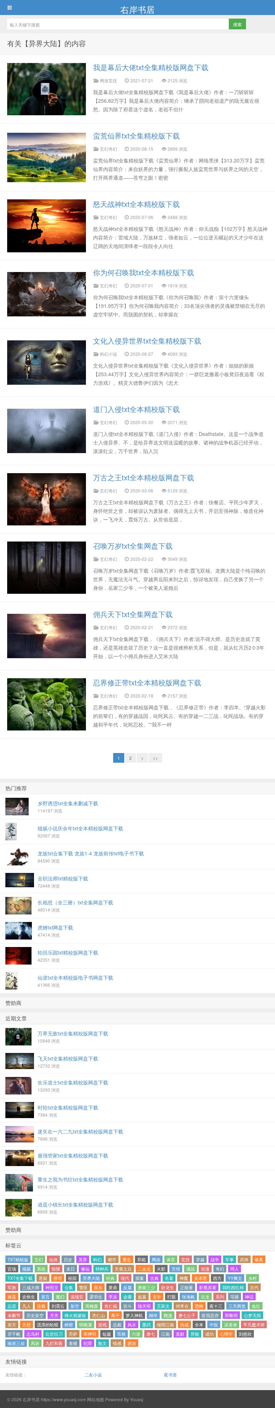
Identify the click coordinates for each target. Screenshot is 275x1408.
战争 (215, 1259)
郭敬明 (231, 1315)
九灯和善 (54, 1343)
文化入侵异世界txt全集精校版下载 (147, 340)
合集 (68, 1287)
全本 (199, 1324)
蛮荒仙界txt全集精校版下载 (136, 135)
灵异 (82, 1259)
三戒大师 (30, 1287)
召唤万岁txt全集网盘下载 (133, 545)
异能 (141, 1259)
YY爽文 (235, 1278)
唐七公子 (187, 1315)
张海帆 (188, 1296)
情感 (117, 1343)
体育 (171, 1259)
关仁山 (98, 1315)
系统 (41, 1269)
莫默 (180, 1334)
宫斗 (127, 1306)
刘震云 (58, 1306)
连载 (41, 1306)
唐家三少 (146, 1287)
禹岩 (35, 1343)
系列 (220, 1296)
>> (155, 758)
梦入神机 (134, 1315)
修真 (259, 1259)
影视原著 (207, 1287)
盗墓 (142, 1296)
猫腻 (26, 1269)
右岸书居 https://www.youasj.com (54, 1399)
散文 (102, 1343)
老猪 (73, 1343)
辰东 (98, 1287)
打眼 (171, 1296)
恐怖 (199, 1306)
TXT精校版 (18, 1259)
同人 (234, 1269)
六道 (136, 1334)
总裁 (117, 1324)
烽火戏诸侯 (75, 1315)
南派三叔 (16, 1343)
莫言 (45, 1296)
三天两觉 (237, 1306)
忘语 (12, 1306)
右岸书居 (137, 9)
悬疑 (43, 1278)
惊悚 (56, 1269)
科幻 (97, 1259)
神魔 (183, 1278)
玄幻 (38, 1259)
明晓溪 (85, 1324)
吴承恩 (200, 1278)
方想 (26, 1324)
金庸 (127, 1296)
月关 (54, 1315)
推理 (57, 1278)
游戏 (102, 1324)
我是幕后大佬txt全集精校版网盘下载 (150, 67)
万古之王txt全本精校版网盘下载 (143, 477)
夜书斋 (170, 1374)
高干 (115, 1315)
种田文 (51, 1287)
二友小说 (93, 1374)
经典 (110, 1278)
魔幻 (60, 1296)
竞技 (185, 1259)
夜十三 (215, 1306)
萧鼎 (112, 1287)
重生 (126, 1259)
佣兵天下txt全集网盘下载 (133, 614)
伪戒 (184, 1324)
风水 (131, 1324)
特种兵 (102, 1269)
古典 (154, 1278)
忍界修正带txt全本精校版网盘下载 (147, 682)
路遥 (12, 1296)
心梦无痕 (252, 1315)
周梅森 (91, 1306)
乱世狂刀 (54, 1334)
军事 (229, 1259)
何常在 (182, 1306)
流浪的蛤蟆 (47, 1324)
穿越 (200, 1259)
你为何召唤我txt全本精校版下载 (143, 272)
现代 (125, 1278)
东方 (12, 1324)
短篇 (106, 1334)
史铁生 (28, 1296)
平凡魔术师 (254, 1324)
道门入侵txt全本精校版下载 (136, 409)
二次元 (144, 1269)
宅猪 (234, 1296)
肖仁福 (110, 1306)
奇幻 (220, 1269)
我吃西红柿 (233, 1287)
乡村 (252, 1278)
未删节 (14, 1315)
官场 (12, 1269)
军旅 (12, 1287)
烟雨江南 (165, 1324)
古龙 (205, 1296)
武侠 (244, 1259)
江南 (165, 1334)
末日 (70, 1269)
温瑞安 (77, 1296)
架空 (75, 1306)
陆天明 (144, 1306)
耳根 (121, 1334)
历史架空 (35, 1315)
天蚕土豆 (123, 1269)
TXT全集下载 (20, 1278)
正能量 (186, 1287)
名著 (169, 1278)
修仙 (85, 1269)
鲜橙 (68, 1324)
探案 (139, 1278)
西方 (217, 1278)
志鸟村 (32, 1334)
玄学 (157, 1296)
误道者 (230, 1324)
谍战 (190, 1269)
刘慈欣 (245, 1334)
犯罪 (87, 1343)
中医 (213, 1324)
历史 (68, 1259)
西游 (131, 1343)
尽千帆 (14, 1334)
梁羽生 (96, 1296)
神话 (249, 1296)
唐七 (150, 1334)
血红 (256, 1306)
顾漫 (168, 1315)
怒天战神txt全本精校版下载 (136, 204)
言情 (176, 1269)
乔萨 (73, 1334)
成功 (209, 1334)
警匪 (83, 1287)
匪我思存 (210, 1315)
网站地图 (95, 1399)
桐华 (153, 1315)
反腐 (127, 1287)
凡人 (26, 1306)
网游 (156, 1259)
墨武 (146, 1324)
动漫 (205, 1269)
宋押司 (89, 1334)
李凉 (112, 1296)
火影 (161, 1269)
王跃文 (163, 1306)
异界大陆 (91, 1278)
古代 (254, 1287)
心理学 (226, 1334)
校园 (72, 1278)
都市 (112, 1259)
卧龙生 (167, 1287)
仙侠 (53, 1259)
